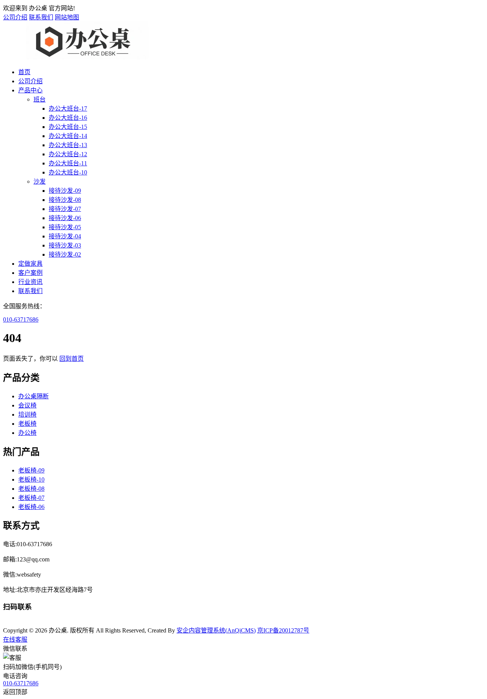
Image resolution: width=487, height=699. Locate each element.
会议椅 (27, 405)
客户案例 (30, 272)
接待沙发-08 (65, 200)
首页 (24, 72)
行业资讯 (30, 282)
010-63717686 (20, 319)
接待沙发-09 (65, 190)
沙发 (39, 181)
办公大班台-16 (68, 117)
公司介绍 (15, 17)
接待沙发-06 (65, 218)
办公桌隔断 (33, 396)
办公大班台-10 (68, 172)
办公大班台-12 (68, 154)
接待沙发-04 (65, 236)
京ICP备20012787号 (283, 630)
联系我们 (41, 17)
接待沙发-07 (65, 209)
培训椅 (27, 414)
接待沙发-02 (65, 254)
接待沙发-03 (65, 245)
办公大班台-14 (68, 136)
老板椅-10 (31, 479)
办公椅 (27, 433)
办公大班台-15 (68, 127)
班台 (39, 99)
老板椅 (27, 423)
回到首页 (71, 358)
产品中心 (30, 90)
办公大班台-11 (68, 163)
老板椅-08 (31, 488)
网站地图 (67, 17)
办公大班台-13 (68, 145)
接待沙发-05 (65, 227)
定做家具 (30, 263)
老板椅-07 (31, 498)
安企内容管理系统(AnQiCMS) (216, 630)
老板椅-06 (31, 507)
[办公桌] (83, 57)
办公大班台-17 (68, 108)
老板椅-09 (31, 470)
